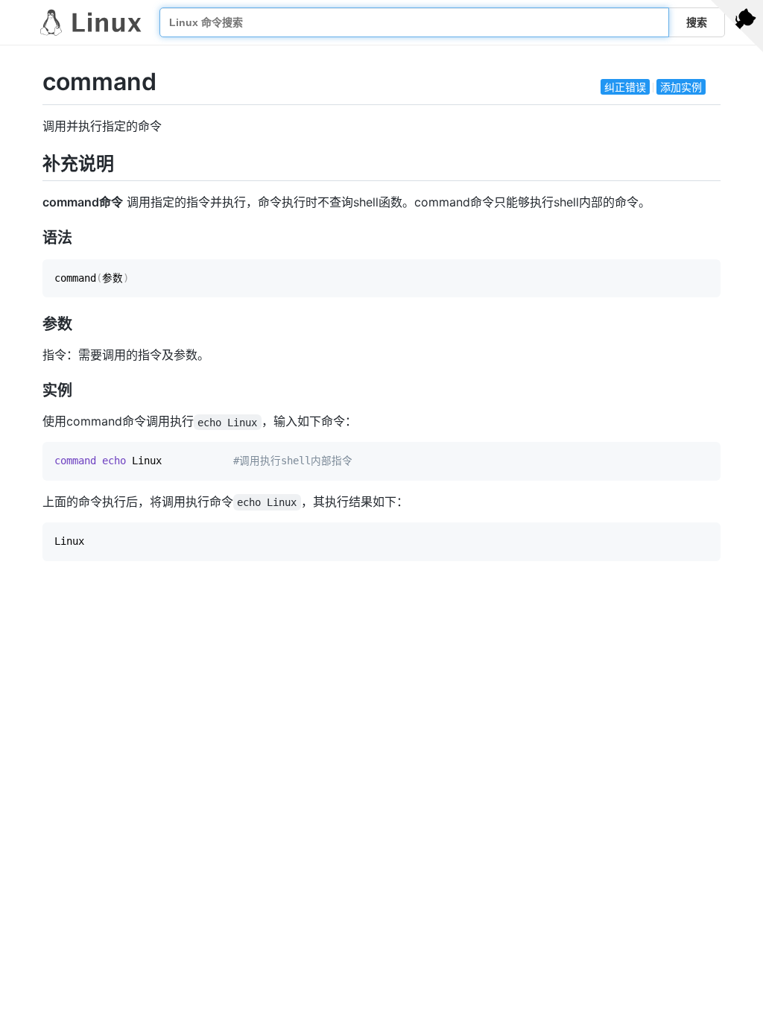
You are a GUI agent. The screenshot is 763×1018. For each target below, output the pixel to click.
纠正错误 (625, 86)
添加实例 (681, 86)
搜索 (696, 22)
